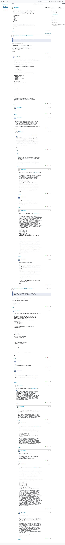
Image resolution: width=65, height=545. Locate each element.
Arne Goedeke (16, 7)
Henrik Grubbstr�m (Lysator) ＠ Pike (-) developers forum (23, 35)
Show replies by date (48, 33)
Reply (14, 31)
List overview (6, 4)
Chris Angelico (20, 131)
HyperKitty (32, 543)
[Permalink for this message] (50, 30)
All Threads (6, 6)
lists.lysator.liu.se (4, 1)
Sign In (58, 1)
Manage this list (53, 1)
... (14, 61)
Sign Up (62, 1)
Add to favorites (55, 14)
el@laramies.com (36, 172)
